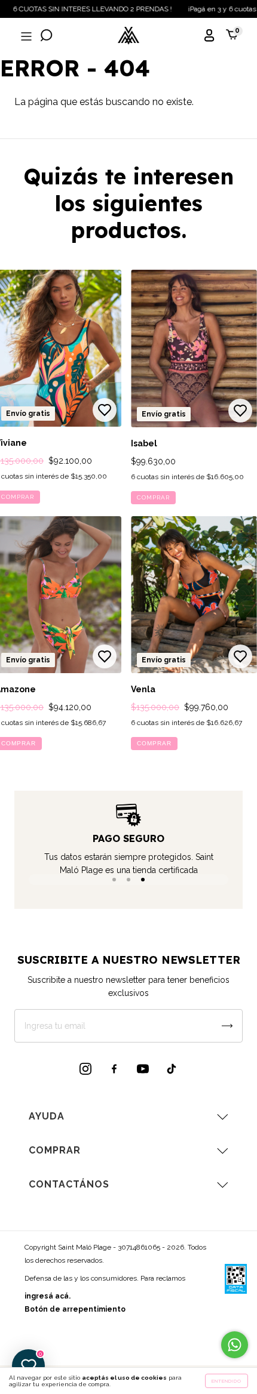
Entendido (226, 1381)
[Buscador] (47, 36)
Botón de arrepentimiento (75, 1309)
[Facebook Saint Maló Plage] (114, 1069)
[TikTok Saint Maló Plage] (171, 1069)
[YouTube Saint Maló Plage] (143, 1069)
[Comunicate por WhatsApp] (234, 1344)
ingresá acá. (48, 1296)
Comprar (153, 497)
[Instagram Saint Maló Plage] (85, 1069)
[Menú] (25, 36)
